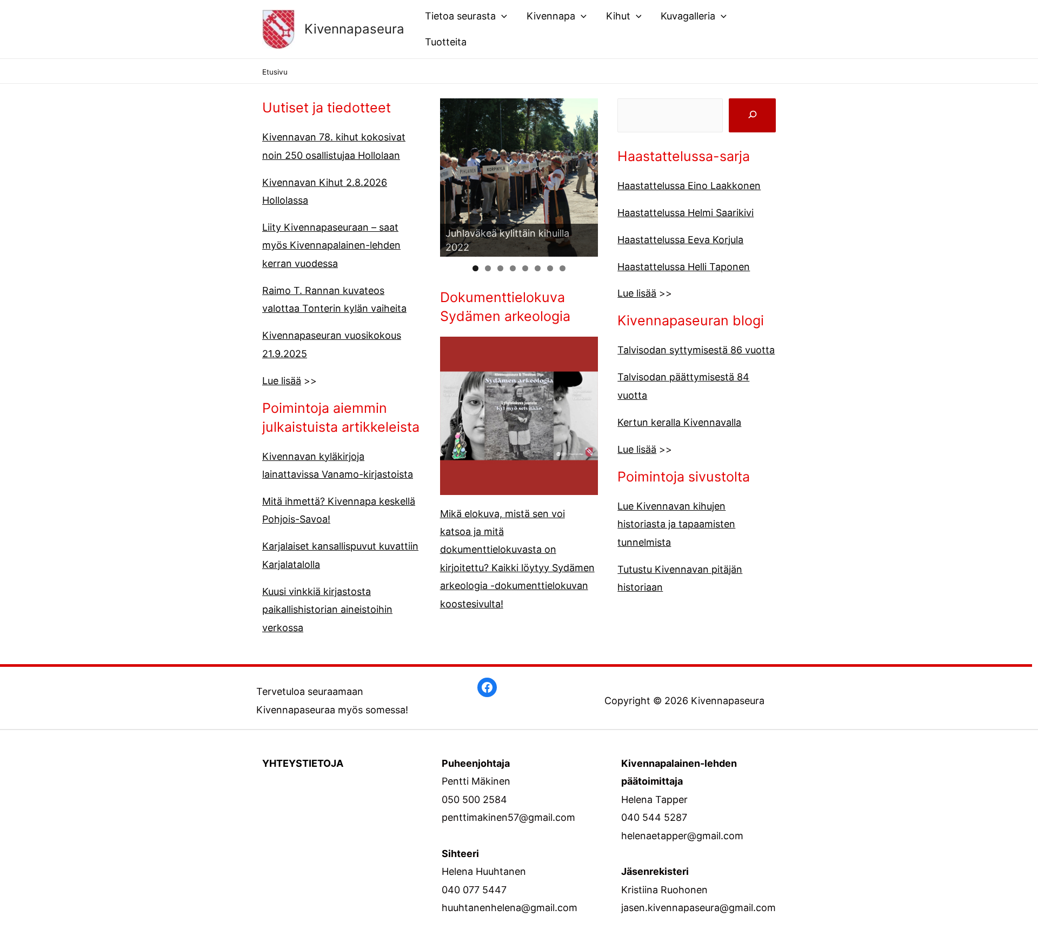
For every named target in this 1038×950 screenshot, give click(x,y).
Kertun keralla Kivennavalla (679, 422)
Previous (421, 175)
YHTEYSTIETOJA (302, 763)
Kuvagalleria (688, 16)
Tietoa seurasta (460, 16)
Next (617, 175)
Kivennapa (551, 16)
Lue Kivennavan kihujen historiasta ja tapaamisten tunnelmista (676, 524)
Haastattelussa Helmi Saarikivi (685, 212)
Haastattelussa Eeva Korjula (680, 239)
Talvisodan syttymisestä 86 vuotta (696, 350)
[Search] (752, 115)
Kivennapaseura (354, 29)
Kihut (618, 16)
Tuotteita (446, 42)
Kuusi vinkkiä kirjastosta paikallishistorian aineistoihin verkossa (327, 609)
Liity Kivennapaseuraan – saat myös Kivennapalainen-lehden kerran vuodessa (331, 245)
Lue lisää (281, 380)
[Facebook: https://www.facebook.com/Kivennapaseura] (487, 687)
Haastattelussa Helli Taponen (683, 266)
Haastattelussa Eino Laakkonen (689, 185)
